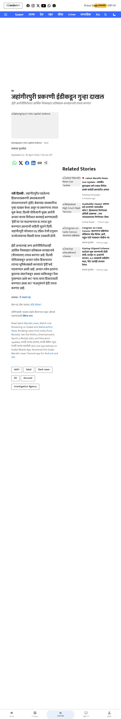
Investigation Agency (25, 386)
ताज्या (32, 15)
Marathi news (31, 323)
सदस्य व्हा (26, 297)
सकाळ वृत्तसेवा (18, 148)
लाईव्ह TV (86, 716)
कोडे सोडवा (35, 305)
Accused (27, 378)
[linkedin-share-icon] (33, 165)
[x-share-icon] (20, 165)
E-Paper (35, 716)
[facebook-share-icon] (27, 165)
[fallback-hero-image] (71, 181)
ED (15, 378)
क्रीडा (60, 15)
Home (11, 716)
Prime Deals (91, 5)
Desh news (44, 369)
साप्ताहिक (86, 15)
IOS (13, 357)
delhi (16, 369)
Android (49, 353)
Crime (71, 15)
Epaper (19, 15)
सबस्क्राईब (60, 716)
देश (41, 15)
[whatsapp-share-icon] (14, 165)
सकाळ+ (109, 716)
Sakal (29, 369)
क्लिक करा (28, 316)
